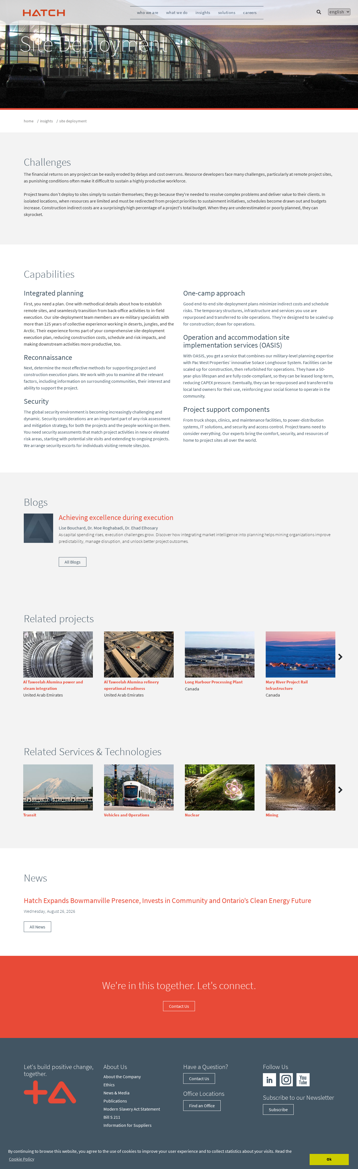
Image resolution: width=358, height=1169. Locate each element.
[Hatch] (44, 13)
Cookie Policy (21, 1159)
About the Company (122, 1076)
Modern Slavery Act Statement (131, 1109)
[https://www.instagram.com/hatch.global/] (286, 1079)
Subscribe (278, 1109)
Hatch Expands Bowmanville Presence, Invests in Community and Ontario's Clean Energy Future (167, 900)
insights (46, 120)
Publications (115, 1101)
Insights (203, 12)
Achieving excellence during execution (116, 517)
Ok (329, 1159)
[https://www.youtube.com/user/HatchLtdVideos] (303, 1079)
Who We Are (147, 12)
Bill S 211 (111, 1117)
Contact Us (179, 1006)
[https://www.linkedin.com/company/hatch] (269, 1079)
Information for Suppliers (127, 1125)
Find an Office (202, 1105)
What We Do (177, 12)
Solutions (226, 12)
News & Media (116, 1093)
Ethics (109, 1084)
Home (29, 120)
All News (37, 927)
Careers (250, 12)
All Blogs (73, 562)
